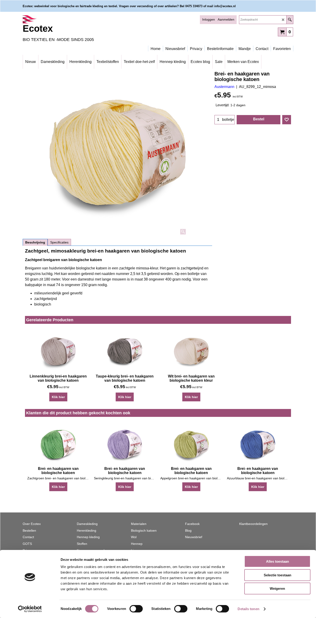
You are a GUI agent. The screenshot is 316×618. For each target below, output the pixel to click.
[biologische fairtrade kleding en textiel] (63, 19)
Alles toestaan (277, 561)
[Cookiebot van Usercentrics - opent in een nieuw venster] (30, 609)
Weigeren (277, 588)
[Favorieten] (286, 119)
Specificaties (59, 242)
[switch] (136, 608)
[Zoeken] (289, 20)
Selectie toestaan (277, 575)
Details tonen (248, 609)
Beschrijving (35, 242)
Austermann (224, 87)
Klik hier (58, 397)
